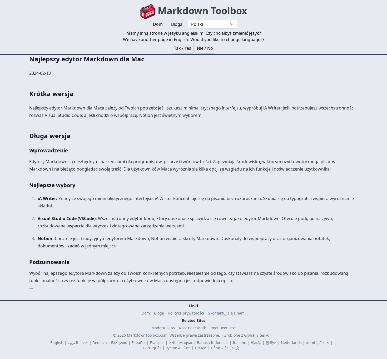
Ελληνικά (119, 342)
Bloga (159, 313)
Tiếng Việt (219, 347)
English (56, 342)
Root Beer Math (192, 327)
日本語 (255, 342)
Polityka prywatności (186, 313)
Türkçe (200, 347)
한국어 (271, 342)
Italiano (239, 342)
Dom (146, 313)
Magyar (186, 342)
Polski (324, 342)
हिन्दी (172, 342)
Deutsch (99, 342)
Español (139, 342)
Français (157, 342)
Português (152, 347)
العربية (73, 342)
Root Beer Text (223, 327)
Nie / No (205, 48)
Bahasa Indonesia (213, 342)
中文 (236, 347)
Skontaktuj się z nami (227, 313)
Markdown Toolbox (201, 10)
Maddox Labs (163, 327)
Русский (173, 347)
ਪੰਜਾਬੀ (310, 342)
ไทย (187, 347)
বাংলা (85, 342)
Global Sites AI (257, 335)
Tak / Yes (182, 48)
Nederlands (291, 342)
